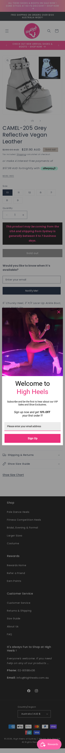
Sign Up (32, 438)
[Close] (59, 312)
